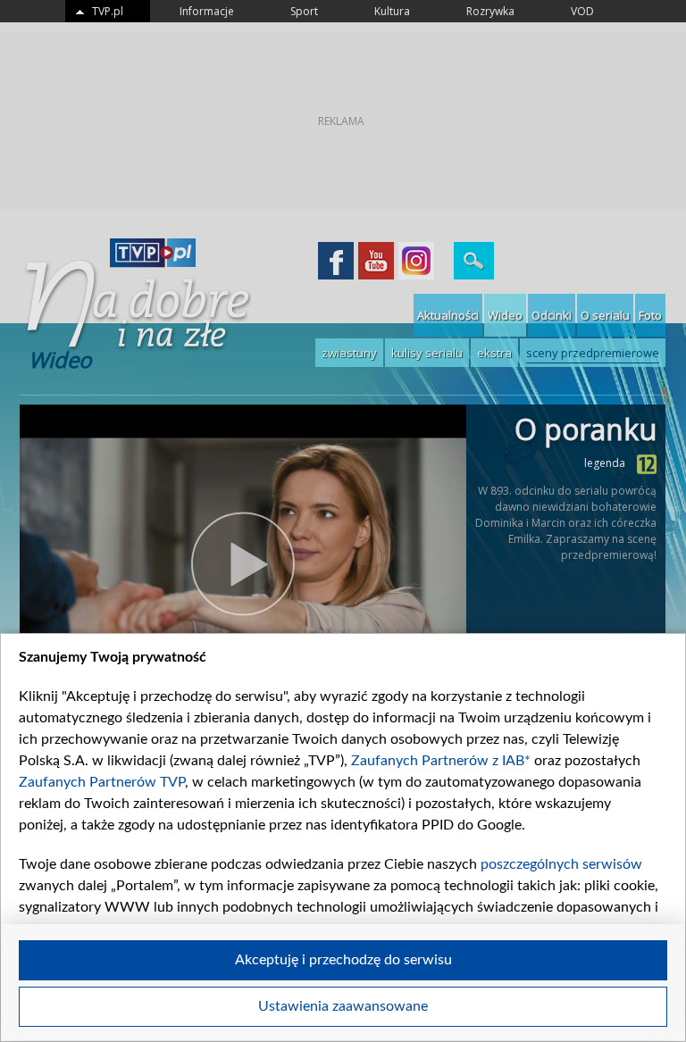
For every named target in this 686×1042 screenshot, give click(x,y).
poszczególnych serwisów (561, 864)
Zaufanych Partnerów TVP (102, 782)
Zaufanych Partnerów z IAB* (441, 761)
